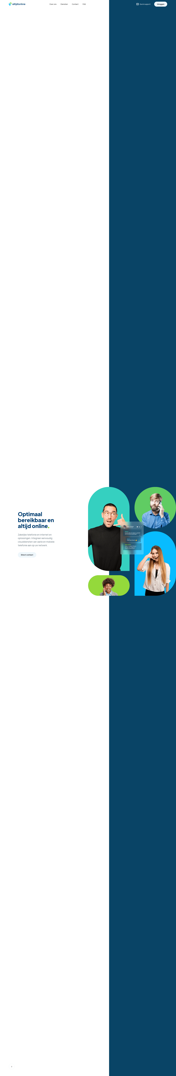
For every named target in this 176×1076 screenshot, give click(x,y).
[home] (17, 4)
